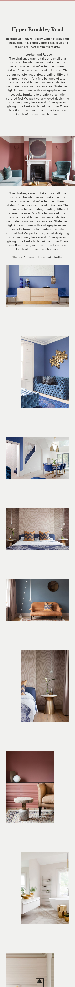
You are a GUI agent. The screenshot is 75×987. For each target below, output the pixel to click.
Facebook (45, 257)
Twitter (58, 257)
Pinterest (29, 257)
